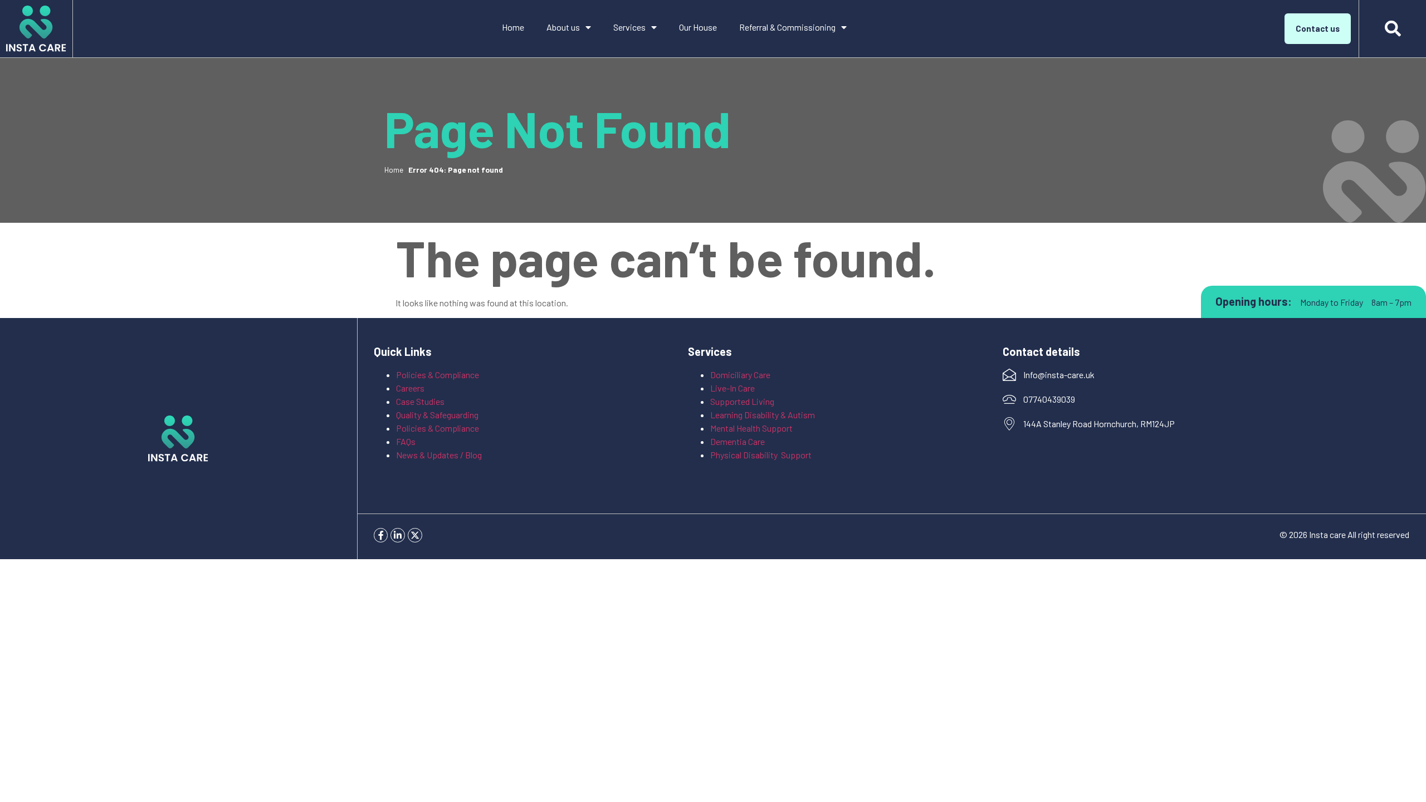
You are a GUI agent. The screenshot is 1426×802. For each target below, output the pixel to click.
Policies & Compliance (437, 374)
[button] (1392, 29)
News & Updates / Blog (439, 454)
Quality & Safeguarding (438, 414)
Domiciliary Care (740, 374)
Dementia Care (737, 441)
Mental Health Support (751, 428)
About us (563, 27)
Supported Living (742, 401)
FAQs (406, 441)
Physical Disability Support (761, 454)
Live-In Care (732, 388)
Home (513, 27)
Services (629, 27)
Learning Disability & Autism (763, 414)
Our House (698, 27)
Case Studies (420, 401)
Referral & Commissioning (787, 27)
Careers (410, 388)
